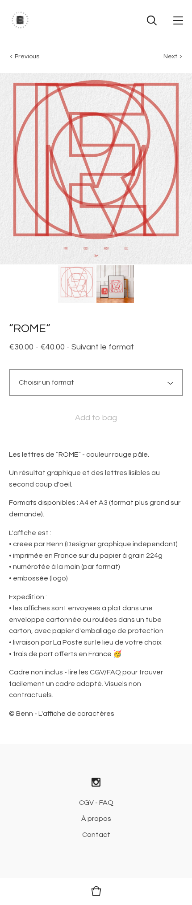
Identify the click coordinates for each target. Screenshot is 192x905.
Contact (96, 834)
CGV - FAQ (96, 802)
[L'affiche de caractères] (20, 20)
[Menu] (178, 20)
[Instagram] (96, 782)
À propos (96, 818)
